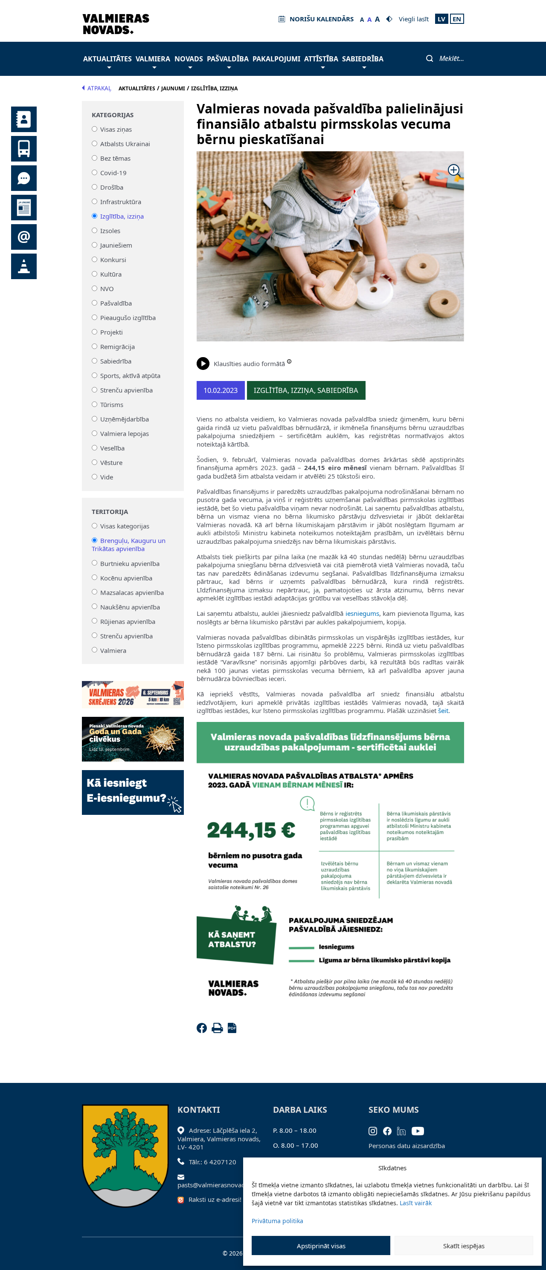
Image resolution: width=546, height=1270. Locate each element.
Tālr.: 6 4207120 (212, 1161)
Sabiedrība (362, 59)
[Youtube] (421, 1130)
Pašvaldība (228, 59)
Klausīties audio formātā (249, 363)
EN (457, 18)
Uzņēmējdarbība (124, 419)
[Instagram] (376, 1130)
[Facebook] (203, 1030)
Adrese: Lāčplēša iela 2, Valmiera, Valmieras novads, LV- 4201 (219, 1138)
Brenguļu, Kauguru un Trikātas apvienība (129, 544)
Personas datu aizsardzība (407, 1145)
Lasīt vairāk (416, 1203)
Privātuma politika (277, 1221)
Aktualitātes (107, 59)
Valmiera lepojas (124, 433)
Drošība (111, 187)
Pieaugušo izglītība (128, 317)
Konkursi (113, 259)
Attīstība (321, 59)
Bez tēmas (115, 158)
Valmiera (153, 59)
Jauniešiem (116, 245)
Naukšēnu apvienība (130, 606)
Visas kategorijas (124, 526)
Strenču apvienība (126, 390)
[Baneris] (133, 689)
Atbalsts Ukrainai (125, 143)
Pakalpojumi (276, 59)
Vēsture (111, 462)
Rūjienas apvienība (127, 621)
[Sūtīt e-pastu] (183, 1176)
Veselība (112, 448)
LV (441, 18)
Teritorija (110, 512)
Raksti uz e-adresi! (215, 1199)
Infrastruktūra (120, 201)
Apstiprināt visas (321, 1245)
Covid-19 (113, 172)
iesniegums (362, 613)
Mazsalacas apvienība (132, 592)
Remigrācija (117, 346)
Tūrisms (111, 404)
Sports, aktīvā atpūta (130, 375)
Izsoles (110, 230)
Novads (188, 59)
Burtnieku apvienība (130, 563)
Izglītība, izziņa (122, 216)
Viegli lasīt (414, 18)
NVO (107, 288)
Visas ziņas (116, 129)
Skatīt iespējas (464, 1245)
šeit (443, 710)
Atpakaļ (99, 88)
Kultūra (111, 274)
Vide (106, 477)
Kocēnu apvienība (126, 577)
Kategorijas (113, 115)
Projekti (111, 332)
